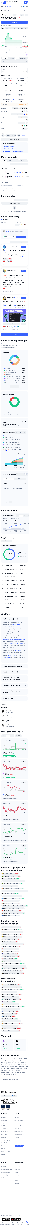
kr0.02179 (14, 965)
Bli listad (3, 1166)
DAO (19, 135)
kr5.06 (11, 951)
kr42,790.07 (12, 936)
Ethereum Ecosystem (11, 135)
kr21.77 (10, 1018)
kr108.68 (11, 1009)
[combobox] (14, 61)
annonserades (11, 655)
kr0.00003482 (12, 1028)
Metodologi (17, 1137)
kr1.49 (10, 1013)
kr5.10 (10, 953)
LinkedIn (17, 1183)
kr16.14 (11, 956)
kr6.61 (13, 944)
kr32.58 (10, 941)
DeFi (3, 135)
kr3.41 (10, 949)
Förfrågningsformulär (6, 1169)
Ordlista (3, 1178)
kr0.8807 (9, 1001)
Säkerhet (17, 1140)
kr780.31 (12, 999)
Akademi (3, 1117)
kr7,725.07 (10, 1004)
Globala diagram (5, 1142)
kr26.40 (13, 1006)
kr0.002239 (13, 973)
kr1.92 (10, 1011)
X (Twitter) (17, 1166)
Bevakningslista (5, 1151)
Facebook (17, 1178)
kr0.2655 (10, 1025)
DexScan (3, 1137)
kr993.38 (10, 996)
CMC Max (4, 1126)
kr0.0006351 (12, 970)
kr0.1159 (12, 987)
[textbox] (16, 232)
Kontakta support (5, 1172)
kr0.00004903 (13, 1023)
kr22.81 (11, 946)
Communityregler (19, 1131)
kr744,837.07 (11, 984)
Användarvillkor (19, 1120)
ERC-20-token (18, 650)
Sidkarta (3, 1157)
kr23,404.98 (12, 927)
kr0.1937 (13, 989)
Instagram (17, 1175)
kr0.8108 (11, 1021)
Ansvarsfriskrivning (20, 1134)
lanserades (8, 657)
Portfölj (3, 1148)
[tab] (17, 58)
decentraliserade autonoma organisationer (14, 639)
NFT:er (3, 1145)
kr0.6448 (10, 958)
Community (17, 1169)
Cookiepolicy (18, 1128)
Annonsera (4, 1120)
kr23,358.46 (12, 994)
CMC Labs (4, 1123)
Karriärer (17, 1142)
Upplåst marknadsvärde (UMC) (9, 421)
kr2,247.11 (11, 1030)
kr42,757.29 (12, 934)
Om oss (17, 1117)
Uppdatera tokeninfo (9, 146)
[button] (15, 498)
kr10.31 (11, 939)
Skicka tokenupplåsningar (10, 148)
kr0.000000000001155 (15, 968)
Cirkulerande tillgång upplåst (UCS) (10, 425)
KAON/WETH (17, 172)
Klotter (3, 1154)
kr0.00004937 (12, 932)
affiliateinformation (23, 190)
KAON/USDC (17, 176)
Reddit (16, 1180)
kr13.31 (9, 992)
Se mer (25, 219)
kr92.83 (12, 929)
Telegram (17, 1172)
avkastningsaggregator (16, 643)
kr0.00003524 (11, 961)
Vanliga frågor (5, 1175)
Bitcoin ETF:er (5, 1131)
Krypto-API (4, 1134)
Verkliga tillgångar (6, 1140)
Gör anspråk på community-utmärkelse (13, 151)
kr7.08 (9, 1016)
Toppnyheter (4, 1128)
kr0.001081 (13, 963)
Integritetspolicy (19, 1123)
